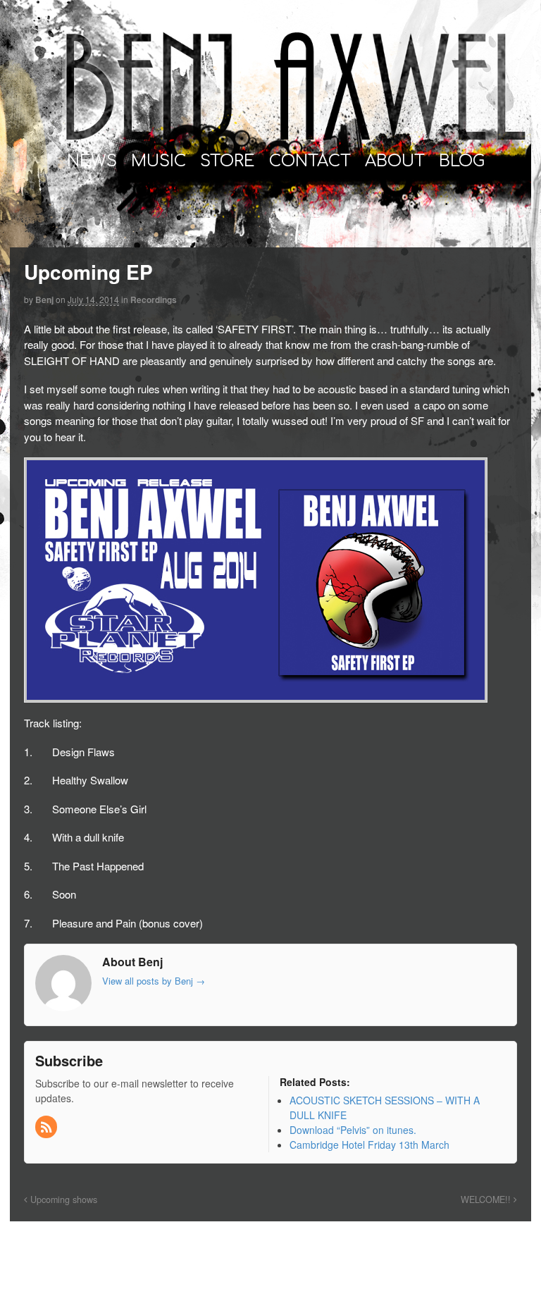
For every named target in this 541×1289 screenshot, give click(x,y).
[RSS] (47, 1128)
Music (158, 161)
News (92, 161)
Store (227, 161)
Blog (462, 161)
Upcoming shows (62, 1199)
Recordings (153, 299)
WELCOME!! (487, 1199)
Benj (44, 299)
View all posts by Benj (153, 980)
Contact (310, 161)
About (395, 161)
